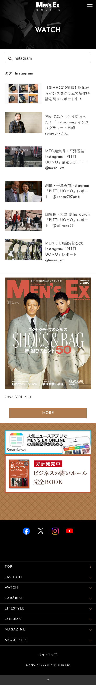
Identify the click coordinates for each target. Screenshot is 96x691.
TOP (8, 567)
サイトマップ (48, 654)
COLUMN (13, 619)
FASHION (13, 577)
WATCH (11, 587)
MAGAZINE (15, 629)
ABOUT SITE (16, 640)
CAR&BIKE (14, 598)
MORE (48, 413)
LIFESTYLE (14, 608)
